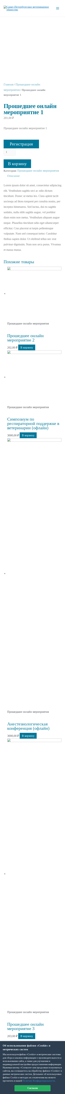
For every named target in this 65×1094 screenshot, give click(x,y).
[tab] (34, 176)
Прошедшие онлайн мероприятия (38, 170)
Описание (13, 175)
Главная (8, 84)
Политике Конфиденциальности (39, 1080)
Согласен (32, 1088)
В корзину (17, 163)
